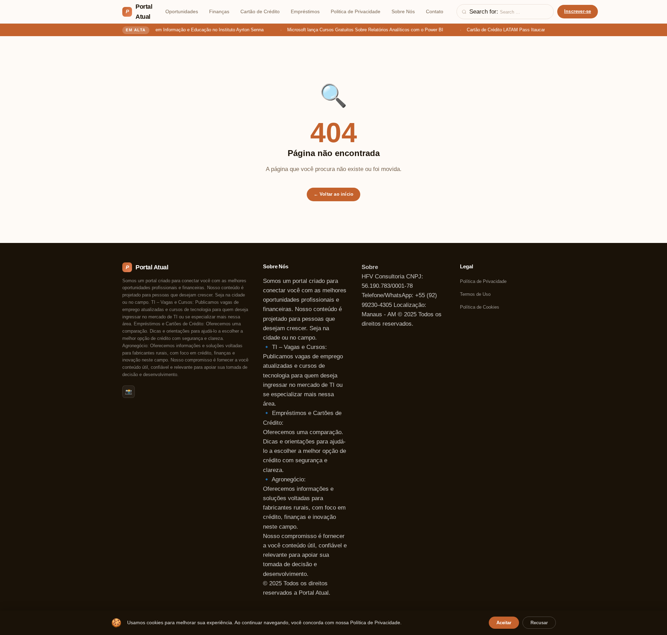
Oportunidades (181, 11)
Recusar (539, 622)
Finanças (219, 11)
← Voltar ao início (334, 194)
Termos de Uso (475, 294)
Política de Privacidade (483, 281)
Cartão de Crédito (260, 11)
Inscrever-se (577, 11)
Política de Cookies (479, 307)
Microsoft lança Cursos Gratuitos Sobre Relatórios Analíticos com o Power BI (361, 29)
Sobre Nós (403, 11)
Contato (434, 11)
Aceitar (503, 622)
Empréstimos (305, 11)
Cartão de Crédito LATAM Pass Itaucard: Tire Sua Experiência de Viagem (537, 29)
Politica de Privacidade (355, 11)
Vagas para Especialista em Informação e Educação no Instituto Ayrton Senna (181, 29)
